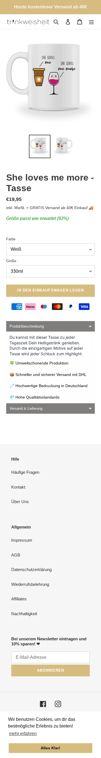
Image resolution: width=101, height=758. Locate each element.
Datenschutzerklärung (31, 569)
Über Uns (20, 501)
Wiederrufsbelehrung (30, 584)
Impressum (21, 540)
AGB (15, 555)
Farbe (10, 239)
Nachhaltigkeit (24, 613)
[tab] (50, 326)
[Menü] (91, 22)
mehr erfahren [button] (23, 733)
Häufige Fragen (25, 472)
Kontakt (18, 487)
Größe (11, 261)
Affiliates (19, 598)
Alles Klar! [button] (50, 748)
